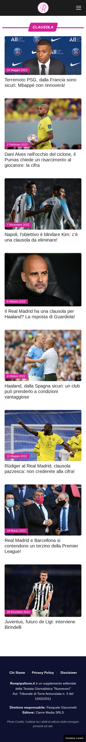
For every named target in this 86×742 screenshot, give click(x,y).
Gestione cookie (74, 738)
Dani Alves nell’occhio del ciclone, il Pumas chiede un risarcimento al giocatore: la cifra (40, 160)
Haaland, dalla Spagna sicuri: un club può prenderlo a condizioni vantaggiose (42, 391)
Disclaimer (69, 672)
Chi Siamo (17, 672)
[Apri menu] (79, 8)
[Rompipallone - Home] (43, 7)
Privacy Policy (43, 672)
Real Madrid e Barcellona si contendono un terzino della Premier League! (41, 546)
